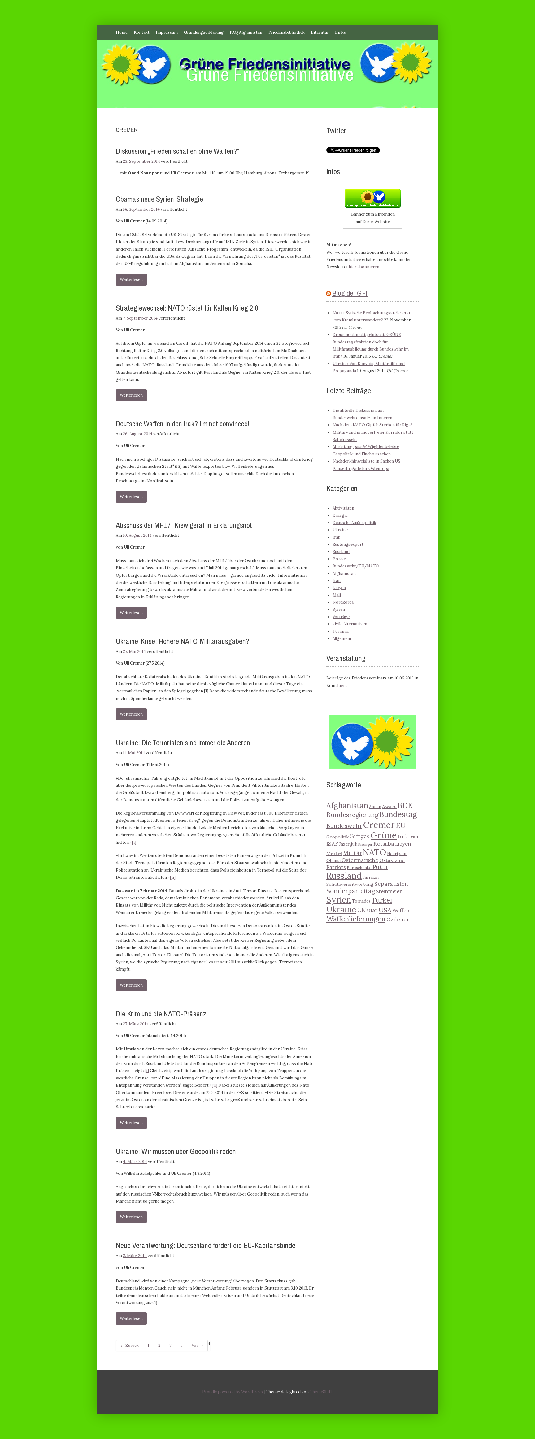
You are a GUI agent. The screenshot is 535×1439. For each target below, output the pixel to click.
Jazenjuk (348, 844)
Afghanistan (344, 573)
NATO (374, 852)
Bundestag (398, 814)
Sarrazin (371, 877)
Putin (380, 867)
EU (401, 825)
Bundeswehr (344, 825)
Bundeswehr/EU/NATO (356, 566)
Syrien (339, 609)
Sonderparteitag (350, 891)
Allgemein (342, 638)
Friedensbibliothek (286, 32)
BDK (405, 805)
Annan (375, 806)
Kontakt (142, 32)
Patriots (336, 867)
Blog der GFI (350, 293)
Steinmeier (389, 891)
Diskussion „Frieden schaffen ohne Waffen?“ (177, 151)
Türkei (382, 900)
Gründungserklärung (204, 32)
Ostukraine (392, 860)
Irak (336, 537)
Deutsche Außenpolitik (354, 522)
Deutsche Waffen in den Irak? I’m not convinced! (183, 424)
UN (361, 910)
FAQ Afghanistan (246, 32)
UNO (372, 911)
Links (340, 32)
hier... (342, 685)
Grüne (384, 835)
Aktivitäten (343, 508)
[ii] (173, 877)
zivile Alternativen (350, 624)
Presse (339, 559)
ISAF (332, 843)
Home (122, 32)
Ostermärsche (359, 860)
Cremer (379, 824)
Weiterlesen (131, 279)
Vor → (197, 1345)
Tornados (361, 900)
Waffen (400, 910)
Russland (341, 551)
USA (385, 910)
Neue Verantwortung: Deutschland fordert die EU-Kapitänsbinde (205, 1245)
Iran (337, 580)
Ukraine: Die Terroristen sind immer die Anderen (183, 743)
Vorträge (341, 616)
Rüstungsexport (348, 544)
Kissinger (365, 844)
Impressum (167, 32)
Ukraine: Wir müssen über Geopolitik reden (176, 1151)
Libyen (339, 587)
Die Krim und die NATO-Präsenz (161, 1014)
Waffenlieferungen (355, 918)
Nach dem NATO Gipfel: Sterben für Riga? (373, 425)
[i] (134, 842)
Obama (333, 860)
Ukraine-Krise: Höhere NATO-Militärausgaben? (182, 641)
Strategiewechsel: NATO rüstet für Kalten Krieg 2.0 (187, 308)
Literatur (320, 32)
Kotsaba (383, 843)
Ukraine (340, 529)
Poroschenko (359, 867)
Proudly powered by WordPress (232, 1391)
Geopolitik (337, 837)
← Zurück (129, 1345)
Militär (352, 853)
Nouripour (397, 853)
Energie (340, 515)
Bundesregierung (352, 815)
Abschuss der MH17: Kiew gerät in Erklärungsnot (184, 525)
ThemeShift (321, 1391)
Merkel (334, 853)
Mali (337, 595)
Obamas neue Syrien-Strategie (159, 199)
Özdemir (397, 919)
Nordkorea (343, 602)
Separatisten (391, 884)
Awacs (389, 806)
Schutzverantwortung (349, 884)
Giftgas (360, 836)
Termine (341, 631)
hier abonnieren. (364, 266)
